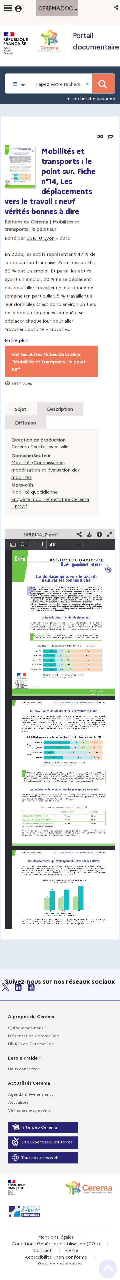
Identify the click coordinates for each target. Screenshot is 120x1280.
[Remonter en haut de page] (108, 1269)
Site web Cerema (39, 1127)
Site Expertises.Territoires (47, 1141)
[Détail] (99, 534)
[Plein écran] (109, 534)
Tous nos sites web (40, 1157)
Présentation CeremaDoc (33, 1035)
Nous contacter (23, 1068)
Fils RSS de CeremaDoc (31, 1043)
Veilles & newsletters (29, 1110)
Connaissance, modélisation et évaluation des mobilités (45, 469)
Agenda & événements (30, 1094)
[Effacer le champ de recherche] (88, 83)
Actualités (18, 1102)
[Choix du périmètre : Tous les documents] (18, 83)
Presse (71, 1250)
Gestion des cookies (60, 1263)
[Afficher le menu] (7, 8)
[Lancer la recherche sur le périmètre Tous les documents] (103, 83)
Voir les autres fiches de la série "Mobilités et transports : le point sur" (48, 361)
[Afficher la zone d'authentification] (22, 7)
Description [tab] (60, 408)
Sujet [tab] (20, 408)
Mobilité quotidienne (34, 491)
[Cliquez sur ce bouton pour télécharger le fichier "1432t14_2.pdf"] (89, 534)
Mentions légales (56, 1237)
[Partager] (79, 534)
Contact (42, 1250)
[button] (116, 7)
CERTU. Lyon (40, 237)
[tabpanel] (60, 528)
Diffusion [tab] (25, 422)
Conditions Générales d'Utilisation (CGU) (56, 1243)
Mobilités (21, 462)
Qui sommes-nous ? (27, 1027)
